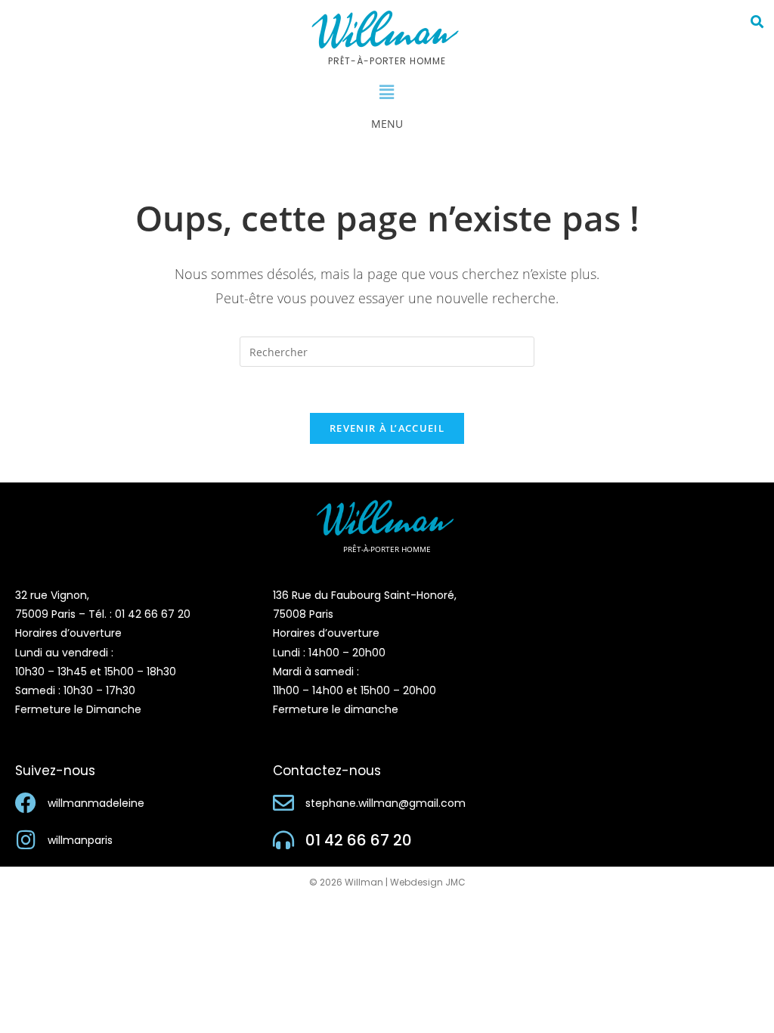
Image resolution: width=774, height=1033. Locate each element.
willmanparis (80, 840)
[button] (387, 92)
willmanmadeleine (96, 803)
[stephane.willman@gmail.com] (283, 803)
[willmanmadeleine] (25, 803)
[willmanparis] (25, 840)
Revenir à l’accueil (387, 428)
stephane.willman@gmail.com (385, 803)
